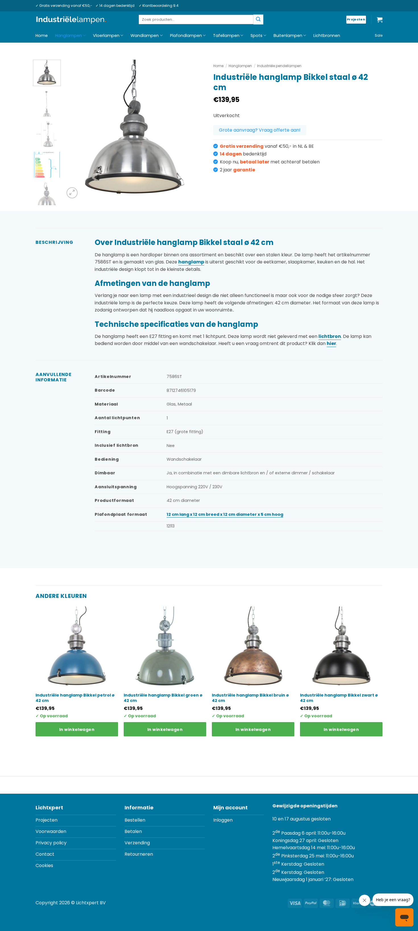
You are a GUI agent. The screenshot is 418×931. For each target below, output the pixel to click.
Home (42, 35)
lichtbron (329, 336)
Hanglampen (68, 35)
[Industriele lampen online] (71, 19)
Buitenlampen (288, 35)
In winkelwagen (76, 729)
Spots (256, 35)
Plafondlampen (186, 35)
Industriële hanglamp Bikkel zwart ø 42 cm (339, 698)
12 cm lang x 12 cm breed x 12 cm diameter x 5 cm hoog (225, 514)
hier (331, 343)
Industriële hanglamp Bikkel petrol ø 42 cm (75, 698)
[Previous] (74, 130)
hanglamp (191, 262)
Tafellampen (226, 35)
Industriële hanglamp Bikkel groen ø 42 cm (163, 698)
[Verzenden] (258, 19)
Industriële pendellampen (279, 65)
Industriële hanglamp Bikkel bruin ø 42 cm (250, 698)
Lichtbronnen (326, 35)
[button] (379, 19)
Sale (378, 35)
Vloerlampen (106, 35)
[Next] (195, 130)
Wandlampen (145, 35)
